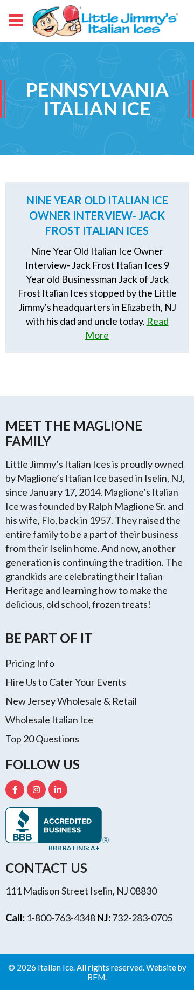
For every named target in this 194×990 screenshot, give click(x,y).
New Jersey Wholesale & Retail (71, 701)
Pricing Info (29, 663)
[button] (15, 19)
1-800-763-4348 (60, 918)
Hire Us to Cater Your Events (65, 682)
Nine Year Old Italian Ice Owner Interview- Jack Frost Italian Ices (97, 215)
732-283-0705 (142, 918)
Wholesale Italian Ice (49, 720)
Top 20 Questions (42, 739)
